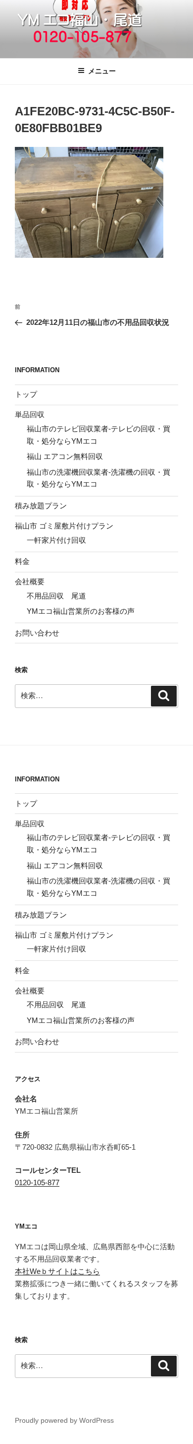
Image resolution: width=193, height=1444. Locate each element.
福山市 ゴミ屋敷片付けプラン (64, 526)
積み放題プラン (41, 505)
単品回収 (30, 414)
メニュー (102, 71)
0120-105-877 (37, 1182)
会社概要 (30, 581)
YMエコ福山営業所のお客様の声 (81, 611)
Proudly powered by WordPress (64, 1420)
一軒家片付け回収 (56, 540)
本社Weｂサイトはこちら (57, 1271)
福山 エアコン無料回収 (65, 456)
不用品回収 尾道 (56, 596)
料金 (22, 561)
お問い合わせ (37, 633)
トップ (26, 394)
